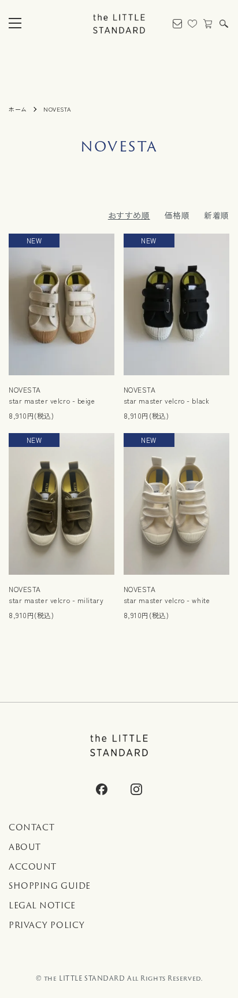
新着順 (216, 215)
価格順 (177, 215)
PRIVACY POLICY (47, 925)
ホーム (18, 109)
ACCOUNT (33, 867)
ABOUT (25, 847)
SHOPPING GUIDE (50, 886)
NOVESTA (57, 109)
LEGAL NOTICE (42, 905)
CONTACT (32, 827)
